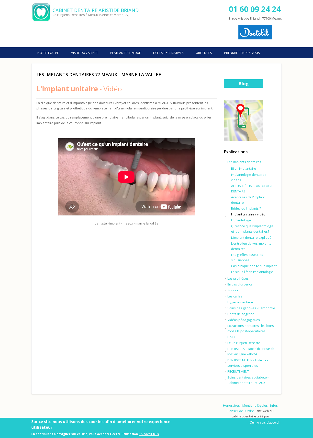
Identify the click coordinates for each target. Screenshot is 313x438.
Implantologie (241, 220)
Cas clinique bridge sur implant (254, 266)
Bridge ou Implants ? (246, 208)
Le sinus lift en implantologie (252, 272)
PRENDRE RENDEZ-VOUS (242, 52)
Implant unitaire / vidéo (248, 214)
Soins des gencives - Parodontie (251, 308)
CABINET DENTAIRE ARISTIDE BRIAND (96, 10)
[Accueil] (41, 12)
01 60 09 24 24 (255, 9)
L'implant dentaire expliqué (251, 237)
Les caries (234, 296)
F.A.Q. (231, 337)
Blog (243, 83)
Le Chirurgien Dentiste (243, 343)
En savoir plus (149, 434)
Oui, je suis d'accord (264, 422)
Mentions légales (255, 405)
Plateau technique (125, 52)
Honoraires (231, 405)
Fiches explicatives (168, 52)
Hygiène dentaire (240, 302)
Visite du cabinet (84, 52)
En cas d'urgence (240, 284)
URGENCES (204, 52)
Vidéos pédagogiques (243, 320)
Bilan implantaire (243, 168)
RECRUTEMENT (238, 371)
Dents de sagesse (240, 314)
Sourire (232, 290)
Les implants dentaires (244, 162)
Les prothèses (238, 278)
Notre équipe (48, 52)
